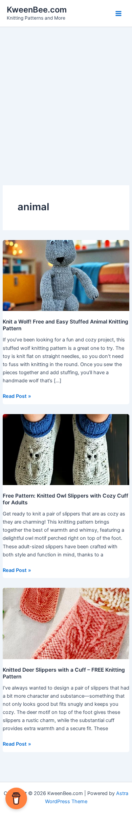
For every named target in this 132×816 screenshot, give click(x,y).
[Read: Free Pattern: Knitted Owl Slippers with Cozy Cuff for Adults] (66, 449)
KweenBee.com (37, 10)
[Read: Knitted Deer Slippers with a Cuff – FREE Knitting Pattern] (66, 623)
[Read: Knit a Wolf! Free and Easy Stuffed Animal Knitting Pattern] (66, 275)
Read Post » (17, 395)
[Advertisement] (66, 96)
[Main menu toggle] (118, 13)
